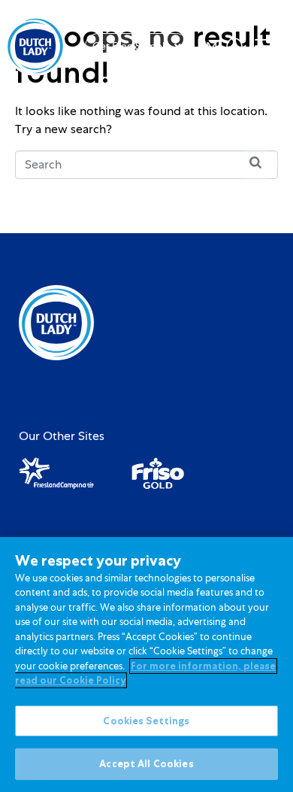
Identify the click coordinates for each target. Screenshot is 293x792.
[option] (208, 47)
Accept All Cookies (146, 763)
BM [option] (208, 47)
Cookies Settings (146, 721)
